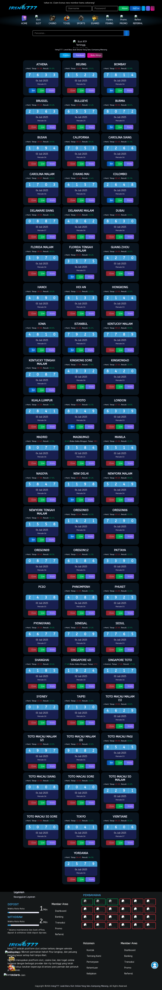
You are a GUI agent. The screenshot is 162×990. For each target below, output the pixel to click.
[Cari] (148, 8)
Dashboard (60, 911)
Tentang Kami (93, 956)
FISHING (109, 23)
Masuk (124, 8)
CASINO (52, 23)
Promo (58, 928)
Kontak (90, 950)
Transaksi (60, 922)
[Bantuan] (143, 8)
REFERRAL (138, 23)
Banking (59, 917)
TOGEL (66, 23)
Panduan (79, 55)
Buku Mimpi (95, 55)
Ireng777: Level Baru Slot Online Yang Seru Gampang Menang (79, 986)
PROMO (124, 23)
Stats (51, 90)
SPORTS (81, 23)
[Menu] (153, 8)
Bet (33, 90)
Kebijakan (91, 973)
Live (42, 90)
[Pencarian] (126, 33)
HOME (24, 23)
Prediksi (66, 55)
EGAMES (95, 23)
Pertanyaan (92, 962)
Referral (59, 934)
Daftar (136, 8)
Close (72, 90)
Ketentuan (92, 967)
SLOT (38, 23)
